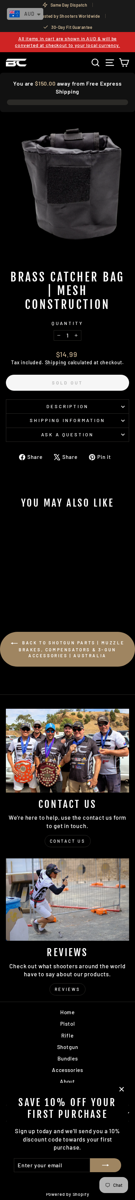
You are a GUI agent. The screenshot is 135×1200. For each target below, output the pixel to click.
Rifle (67, 1035)
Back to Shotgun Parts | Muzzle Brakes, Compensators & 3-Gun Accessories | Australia (71, 649)
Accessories (67, 1070)
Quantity (67, 323)
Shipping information (67, 420)
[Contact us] (67, 751)
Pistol (67, 1023)
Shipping (56, 362)
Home (67, 1012)
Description (67, 406)
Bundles (67, 1058)
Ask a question (67, 434)
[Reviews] (67, 899)
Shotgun (67, 1047)
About (67, 1081)
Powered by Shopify (67, 1194)
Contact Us (68, 841)
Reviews (67, 989)
